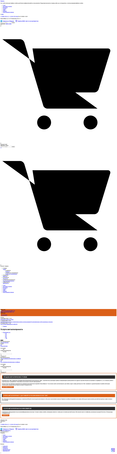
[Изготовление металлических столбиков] (10, 358)
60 (5, 335)
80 (5, 337)
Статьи (4, 8)
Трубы (4, 269)
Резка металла (3, 346)
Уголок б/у (5, 278)
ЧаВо (4, 10)
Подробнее (4, 315)
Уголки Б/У (5, 448)
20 (5, 333)
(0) (1, 345)
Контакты (5, 7)
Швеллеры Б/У (6, 450)
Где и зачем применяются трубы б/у (8, 324)
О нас (4, 5)
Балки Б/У (5, 447)
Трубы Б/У (5, 446)
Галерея (5, 11)
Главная (5, 326)
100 (6, 338)
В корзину (3, 356)
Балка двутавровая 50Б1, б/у (7, 311)
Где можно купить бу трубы (6, 319)
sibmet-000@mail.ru (5, 430)
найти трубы (8, 23)
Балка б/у (5, 276)
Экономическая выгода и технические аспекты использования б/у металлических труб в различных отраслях (26, 322)
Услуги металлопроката (8, 281)
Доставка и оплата (7, 6)
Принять (2, 1)
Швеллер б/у (6, 283)
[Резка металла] (4, 342)
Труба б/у (7, 271)
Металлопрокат (6, 449)
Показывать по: (6, 332)
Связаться (5, 415)
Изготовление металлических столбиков (10, 362)
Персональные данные (8, 12)
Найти (13, 22)
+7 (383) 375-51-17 (4, 16)
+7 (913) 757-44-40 (14, 16)
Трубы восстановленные (11, 274)
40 (5, 334)
